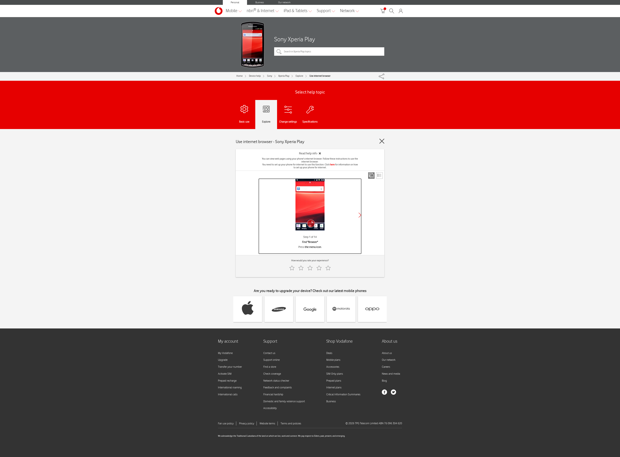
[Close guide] (381, 141)
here (332, 164)
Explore (299, 75)
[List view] (379, 175)
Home (239, 75)
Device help (255, 75)
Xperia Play (283, 75)
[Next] (360, 215)
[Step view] (371, 175)
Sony (269, 75)
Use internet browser (320, 75)
